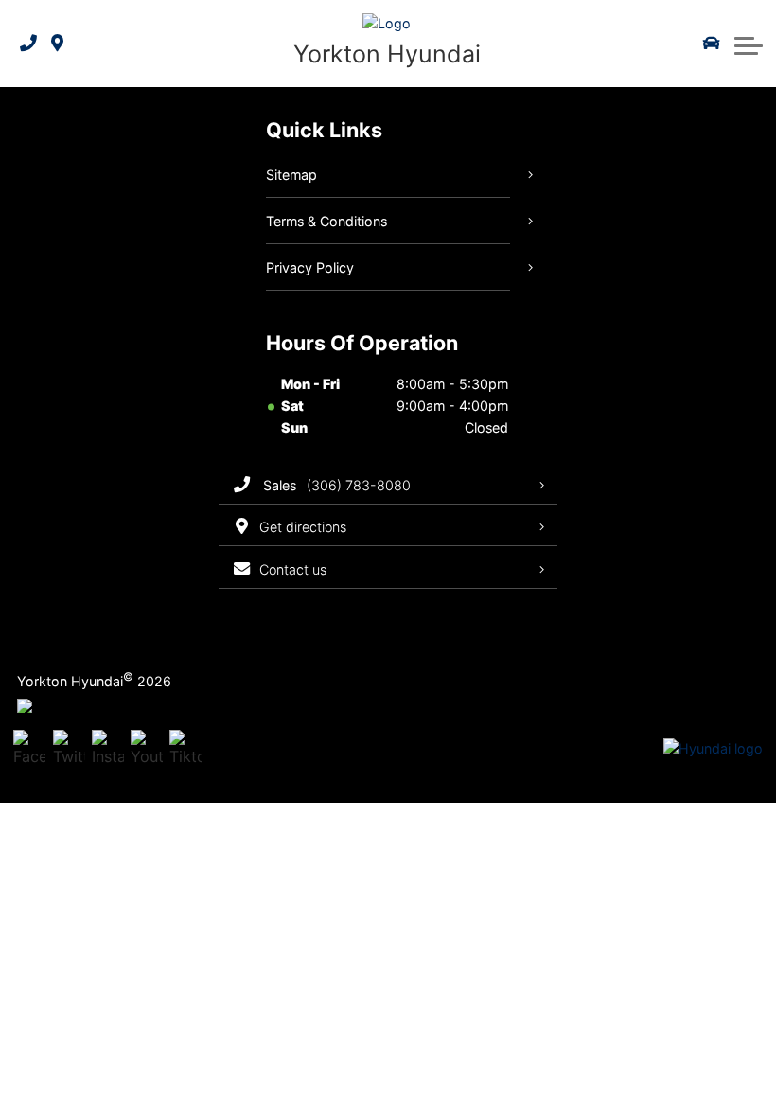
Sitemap (291, 175)
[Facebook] (29, 749)
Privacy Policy (310, 267)
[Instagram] (108, 749)
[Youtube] (147, 749)
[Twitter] (69, 749)
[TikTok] (185, 749)
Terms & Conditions (326, 221)
